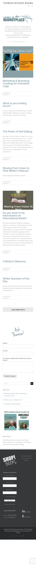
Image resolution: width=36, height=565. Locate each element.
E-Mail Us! (12, 517)
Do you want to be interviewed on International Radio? (15, 215)
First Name (9, 482)
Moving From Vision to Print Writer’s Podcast (16, 169)
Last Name (9, 489)
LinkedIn (27, 512)
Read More (5, 94)
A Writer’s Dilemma (14, 261)
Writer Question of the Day (16, 280)
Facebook (27, 517)
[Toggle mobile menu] (32, 6)
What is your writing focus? (14, 104)
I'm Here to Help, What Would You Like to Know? (17, 359)
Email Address (10, 475)
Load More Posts (18, 310)
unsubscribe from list (9, 504)
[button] (4, 62)
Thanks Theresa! (9, 376)
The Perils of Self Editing (17, 131)
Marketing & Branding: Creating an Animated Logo (16, 83)
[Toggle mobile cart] (28, 6)
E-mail (5, 351)
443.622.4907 (12, 515)
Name (5, 343)
